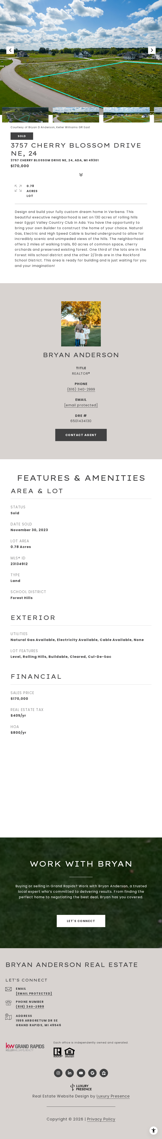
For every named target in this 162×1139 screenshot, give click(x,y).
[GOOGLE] (92, 1073)
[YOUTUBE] (81, 1073)
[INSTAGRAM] (58, 1073)
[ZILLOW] (104, 1073)
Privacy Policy (101, 1119)
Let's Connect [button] (81, 921)
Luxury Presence (113, 1096)
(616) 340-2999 (81, 389)
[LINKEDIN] (69, 1073)
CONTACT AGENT (81, 435)
